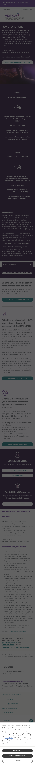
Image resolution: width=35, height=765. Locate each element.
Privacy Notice (9, 738)
